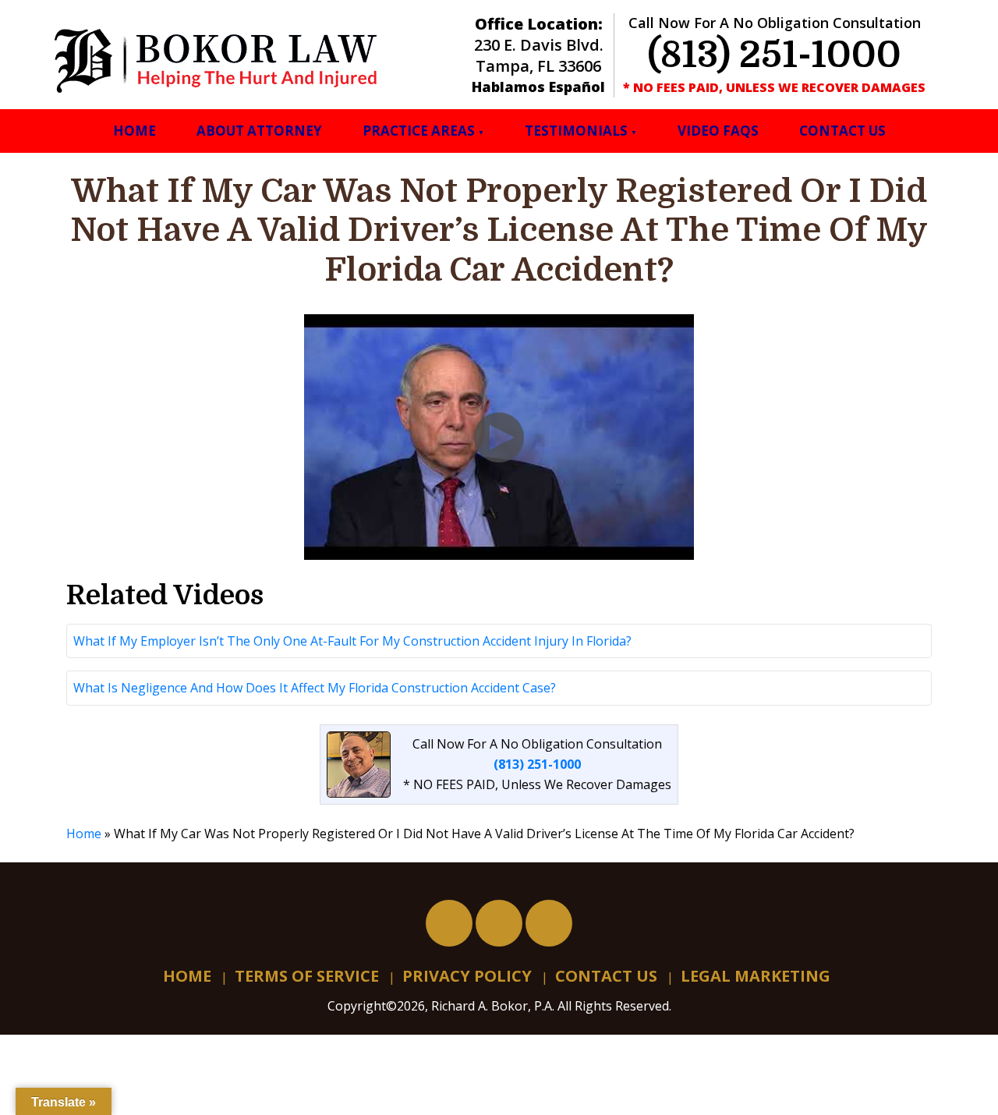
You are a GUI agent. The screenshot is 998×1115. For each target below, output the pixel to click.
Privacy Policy (467, 975)
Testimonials (576, 131)
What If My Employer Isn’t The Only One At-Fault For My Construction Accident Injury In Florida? (352, 641)
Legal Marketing (755, 975)
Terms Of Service (307, 975)
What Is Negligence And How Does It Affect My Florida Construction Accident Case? (314, 687)
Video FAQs (718, 131)
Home (134, 131)
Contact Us (842, 131)
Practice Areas (419, 131)
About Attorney (259, 131)
